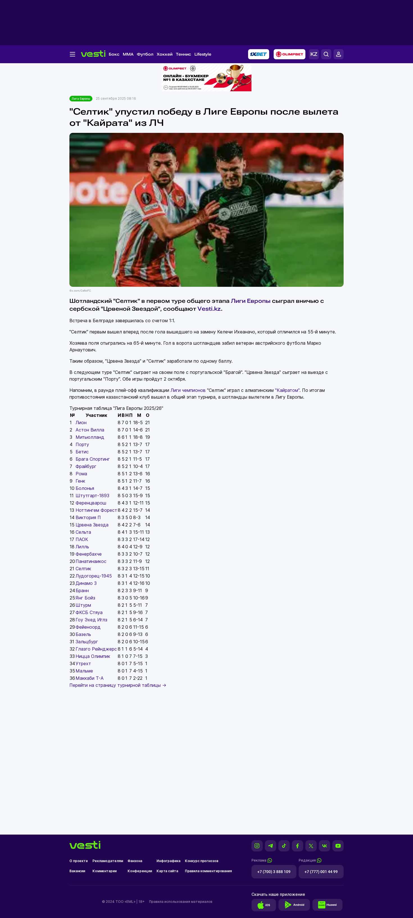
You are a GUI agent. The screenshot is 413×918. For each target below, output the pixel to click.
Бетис (82, 452)
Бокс (114, 54)
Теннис (183, 54)
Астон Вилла (90, 430)
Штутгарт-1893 (92, 495)
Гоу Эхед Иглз (91, 619)
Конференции (140, 871)
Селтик (83, 568)
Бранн (82, 590)
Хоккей (165, 54)
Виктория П (88, 517)
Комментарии (104, 871)
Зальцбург (87, 641)
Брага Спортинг (93, 459)
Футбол (145, 54)
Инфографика (168, 861)
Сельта (83, 532)
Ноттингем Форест (96, 510)
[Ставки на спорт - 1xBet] (258, 54)
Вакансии (77, 871)
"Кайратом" (287, 390)
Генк (80, 481)
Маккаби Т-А (90, 678)
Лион (81, 422)
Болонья (85, 488)
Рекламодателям (107, 861)
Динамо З (86, 583)
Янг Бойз (85, 598)
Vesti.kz (209, 308)
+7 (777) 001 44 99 (321, 871)
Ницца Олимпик (93, 656)
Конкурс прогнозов (201, 861)
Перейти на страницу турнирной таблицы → (117, 685)
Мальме (84, 671)
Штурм (83, 605)
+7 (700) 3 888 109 (274, 871)
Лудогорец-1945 (94, 576)
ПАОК (82, 539)
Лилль (82, 546)
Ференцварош (91, 503)
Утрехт (83, 663)
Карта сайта (167, 871)
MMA (128, 54)
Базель (83, 634)
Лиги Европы (251, 300)
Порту (82, 444)
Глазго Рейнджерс (96, 649)
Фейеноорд (88, 627)
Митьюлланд (90, 437)
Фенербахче (89, 554)
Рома (81, 473)
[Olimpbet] (289, 54)
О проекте (78, 861)
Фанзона (135, 861)
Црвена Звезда (92, 525)
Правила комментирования (208, 871)
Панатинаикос (91, 561)
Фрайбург (86, 466)
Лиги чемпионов (188, 390)
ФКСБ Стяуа (89, 612)
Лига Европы (81, 98)
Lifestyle (202, 54)
